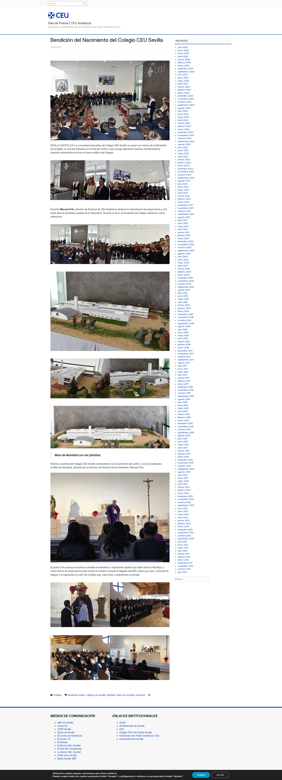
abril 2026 (183, 56)
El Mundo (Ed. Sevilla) (69, 745)
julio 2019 (182, 293)
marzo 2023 (184, 159)
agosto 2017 (184, 362)
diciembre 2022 (185, 168)
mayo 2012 (183, 547)
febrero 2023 (184, 162)
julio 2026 (183, 47)
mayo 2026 (183, 53)
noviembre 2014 (186, 462)
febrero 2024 (184, 126)
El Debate (62, 742)
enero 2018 (183, 347)
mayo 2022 (183, 190)
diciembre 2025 (185, 68)
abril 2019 (183, 302)
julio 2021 (182, 220)
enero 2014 (183, 493)
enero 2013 (183, 526)
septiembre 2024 (186, 105)
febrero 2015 (184, 453)
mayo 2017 (183, 372)
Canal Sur (62, 725)
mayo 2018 (183, 335)
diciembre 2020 (185, 241)
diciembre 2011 (185, 563)
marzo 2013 (183, 520)
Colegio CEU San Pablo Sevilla (135, 732)
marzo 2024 (184, 123)
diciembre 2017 (185, 350)
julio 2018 (182, 329)
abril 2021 (183, 229)
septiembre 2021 (186, 214)
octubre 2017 (184, 356)
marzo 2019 (183, 305)
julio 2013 (182, 508)
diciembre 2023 (185, 132)
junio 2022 (183, 186)
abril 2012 (183, 550)
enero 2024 (183, 129)
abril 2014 (183, 484)
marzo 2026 (184, 59)
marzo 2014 (183, 487)
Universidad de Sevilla (131, 739)
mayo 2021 (183, 226)
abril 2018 (183, 338)
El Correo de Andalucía (69, 735)
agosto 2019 (184, 290)
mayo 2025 (183, 80)
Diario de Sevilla (66, 732)
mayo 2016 (183, 408)
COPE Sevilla (64, 729)
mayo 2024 (183, 117)
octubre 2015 (184, 429)
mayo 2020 (183, 262)
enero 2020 (183, 275)
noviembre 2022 (186, 171)
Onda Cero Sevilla (67, 755)
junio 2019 (183, 296)
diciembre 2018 (185, 314)
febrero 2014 (184, 490)
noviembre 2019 (186, 281)
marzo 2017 (183, 378)
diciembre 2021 (185, 205)
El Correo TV (64, 739)
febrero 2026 (184, 62)
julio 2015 (182, 438)
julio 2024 (183, 111)
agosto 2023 (184, 144)
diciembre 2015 (185, 423)
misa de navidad (126, 695)
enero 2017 (183, 384)
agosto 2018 (184, 326)
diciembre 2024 (185, 95)
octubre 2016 (184, 393)
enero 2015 (183, 456)
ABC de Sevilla (65, 722)
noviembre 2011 (185, 566)
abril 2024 (183, 120)
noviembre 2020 (186, 244)
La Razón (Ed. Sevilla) (69, 752)
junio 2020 (183, 259)
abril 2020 (183, 265)
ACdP (122, 722)
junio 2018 (183, 332)
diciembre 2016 (185, 387)
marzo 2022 (184, 196)
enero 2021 (183, 238)
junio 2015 (183, 441)
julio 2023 (183, 147)
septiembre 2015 (186, 432)
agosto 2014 (184, 472)
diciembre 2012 (185, 529)
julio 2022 (183, 184)
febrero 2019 (184, 308)
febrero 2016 (184, 417)
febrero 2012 (184, 557)
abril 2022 (183, 192)
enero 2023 (183, 165)
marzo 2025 (184, 86)
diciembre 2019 (185, 277)
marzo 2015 (183, 450)
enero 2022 (183, 202)
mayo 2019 (183, 299)
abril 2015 (183, 447)
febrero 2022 (184, 199)
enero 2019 (183, 311)
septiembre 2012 (186, 538)
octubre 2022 (184, 174)
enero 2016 (183, 420)
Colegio (58, 695)
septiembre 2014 (186, 469)
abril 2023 (183, 156)
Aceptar (201, 774)
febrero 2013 (184, 523)
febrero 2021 (184, 235)
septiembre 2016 (186, 396)
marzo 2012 (183, 553)
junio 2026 (183, 50)
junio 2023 (183, 150)
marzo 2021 (183, 232)
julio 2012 (182, 541)
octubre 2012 (184, 535)
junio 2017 (183, 368)
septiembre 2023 (186, 141)
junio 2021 (183, 223)
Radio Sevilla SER (66, 758)
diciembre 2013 (185, 496)
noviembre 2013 (186, 499)
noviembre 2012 (186, 532)
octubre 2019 (184, 283)
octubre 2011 (184, 569)
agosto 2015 (184, 435)
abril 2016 (183, 411)
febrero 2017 (184, 381)
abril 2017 (182, 374)
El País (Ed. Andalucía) (69, 748)
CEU (121, 729)
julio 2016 (182, 402)
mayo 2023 (183, 153)
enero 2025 (183, 92)
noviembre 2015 (186, 426)
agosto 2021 (184, 217)
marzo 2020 (184, 268)
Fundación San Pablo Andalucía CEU (139, 735)
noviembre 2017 (185, 353)
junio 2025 (183, 77)
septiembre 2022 (186, 177)
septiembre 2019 (186, 287)
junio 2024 (183, 114)
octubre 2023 (184, 138)
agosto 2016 (184, 399)
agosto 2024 (184, 108)
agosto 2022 (184, 180)
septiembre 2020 (186, 250)
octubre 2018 (184, 320)
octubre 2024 (184, 101)
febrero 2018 (184, 344)
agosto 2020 (184, 253)
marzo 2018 (183, 341)
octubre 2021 (184, 211)
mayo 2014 (183, 481)
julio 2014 (182, 475)
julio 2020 (183, 256)
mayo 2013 (183, 514)
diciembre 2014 (185, 459)
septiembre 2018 (186, 323)
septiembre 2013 (186, 505)
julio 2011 (182, 572)
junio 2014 (183, 478)
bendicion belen (76, 695)
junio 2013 (183, 511)
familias (111, 695)
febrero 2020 (184, 271)
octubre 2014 (184, 466)
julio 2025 (183, 74)
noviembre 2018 (186, 317)
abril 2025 (183, 83)
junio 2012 (183, 544)
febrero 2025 (184, 89)
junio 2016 (183, 405)
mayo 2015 (183, 444)
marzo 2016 (183, 414)
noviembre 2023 (186, 135)
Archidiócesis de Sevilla (132, 725)
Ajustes (220, 774)
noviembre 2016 (186, 390)
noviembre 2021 (186, 208)
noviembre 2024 (186, 99)
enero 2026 (183, 65)
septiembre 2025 (186, 71)
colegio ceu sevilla (96, 695)
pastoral (140, 695)
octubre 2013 (184, 502)
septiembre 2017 (186, 359)
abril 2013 (183, 517)
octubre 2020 (184, 247)
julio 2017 (182, 365)
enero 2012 (183, 559)
